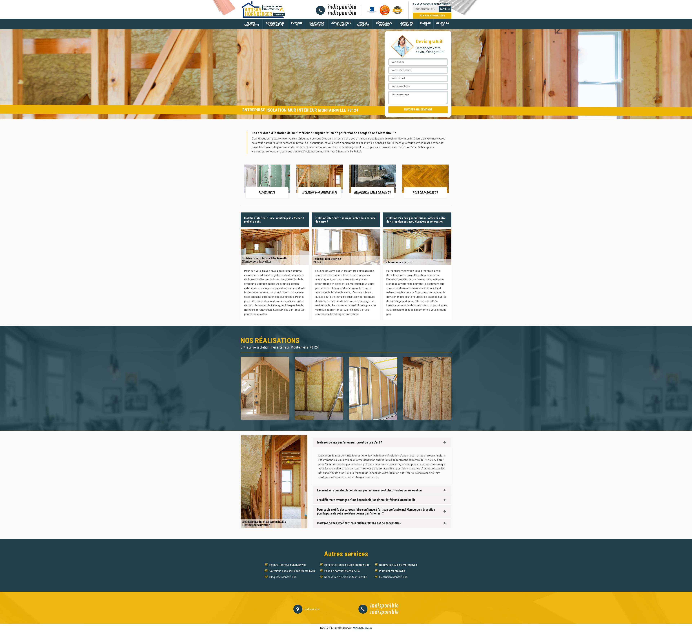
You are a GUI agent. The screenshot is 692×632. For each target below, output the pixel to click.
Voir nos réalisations (432, 15)
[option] (267, 181)
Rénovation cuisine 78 (406, 24)
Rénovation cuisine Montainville (398, 564)
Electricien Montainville (393, 577)
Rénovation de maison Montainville (345, 577)
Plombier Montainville (392, 570)
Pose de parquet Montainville (342, 570)
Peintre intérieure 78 (251, 24)
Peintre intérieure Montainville (287, 564)
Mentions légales (362, 628)
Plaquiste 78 (296, 24)
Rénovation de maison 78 (384, 24)
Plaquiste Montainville (282, 577)
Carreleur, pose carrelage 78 (275, 24)
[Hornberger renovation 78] (263, 9)
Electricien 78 (442, 24)
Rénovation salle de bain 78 (341, 24)
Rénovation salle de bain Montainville (347, 564)
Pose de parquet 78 (363, 24)
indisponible (342, 7)
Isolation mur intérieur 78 (316, 24)
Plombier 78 (425, 24)
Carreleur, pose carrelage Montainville (292, 570)
